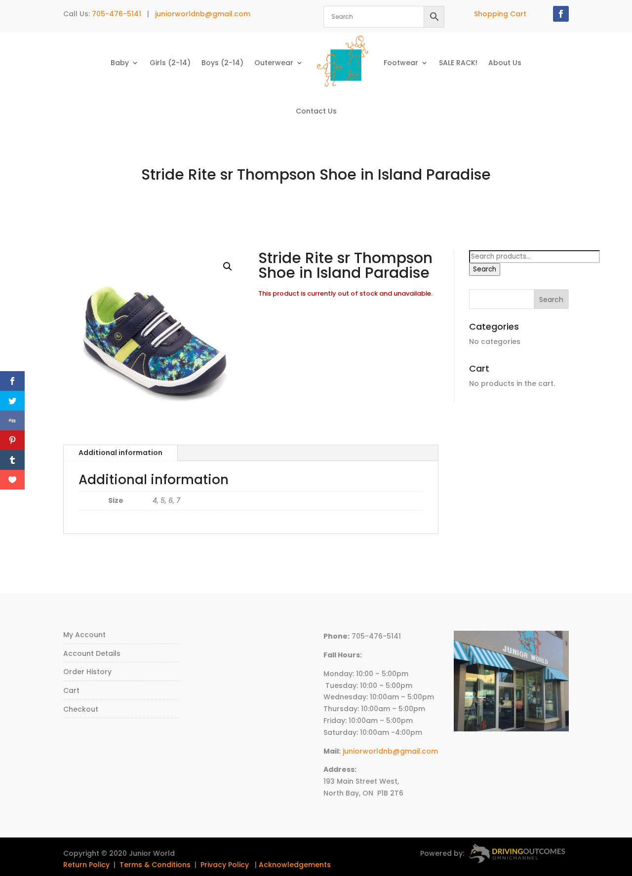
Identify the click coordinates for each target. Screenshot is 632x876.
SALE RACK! (458, 63)
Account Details (91, 653)
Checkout (80, 709)
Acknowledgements (295, 865)
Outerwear (273, 63)
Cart (71, 690)
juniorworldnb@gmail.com (202, 14)
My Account (84, 635)
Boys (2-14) (222, 63)
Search (484, 269)
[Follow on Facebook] (561, 14)
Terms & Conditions (155, 865)
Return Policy (86, 865)
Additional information (120, 452)
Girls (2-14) (170, 63)
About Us (504, 63)
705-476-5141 (116, 14)
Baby (120, 63)
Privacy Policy (224, 865)
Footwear (401, 63)
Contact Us (316, 111)
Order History (87, 672)
